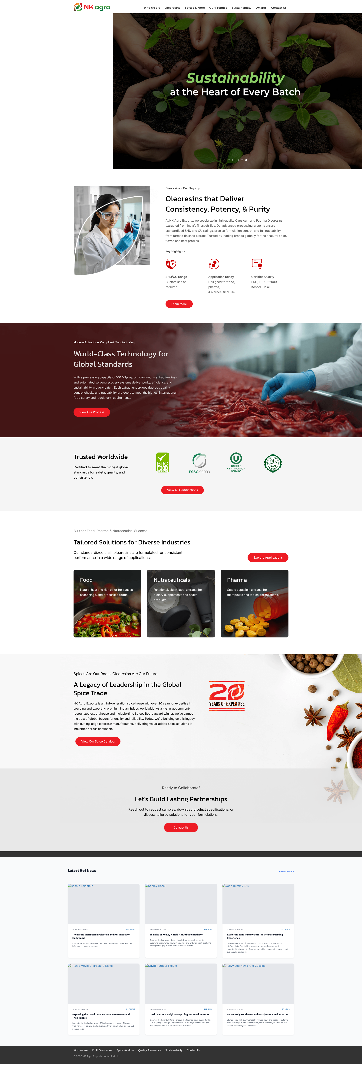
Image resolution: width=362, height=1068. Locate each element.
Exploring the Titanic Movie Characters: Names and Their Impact (101, 1016)
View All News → (286, 872)
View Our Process (91, 412)
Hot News (130, 929)
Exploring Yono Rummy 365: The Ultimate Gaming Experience (255, 936)
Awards (261, 7)
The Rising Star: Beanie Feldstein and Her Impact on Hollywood (101, 936)
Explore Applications (268, 557)
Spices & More (195, 7)
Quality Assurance (149, 1050)
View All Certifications (182, 490)
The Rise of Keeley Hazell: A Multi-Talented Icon (176, 934)
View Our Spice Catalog (98, 741)
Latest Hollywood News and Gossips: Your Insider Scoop (258, 1014)
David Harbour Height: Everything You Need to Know (179, 1014)
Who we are (152, 7)
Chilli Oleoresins (102, 1050)
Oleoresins (172, 7)
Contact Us (279, 7)
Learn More (179, 304)
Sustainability (242, 7)
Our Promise (218, 7)
